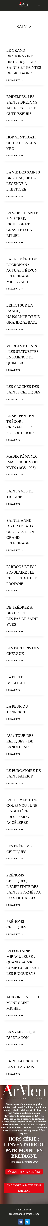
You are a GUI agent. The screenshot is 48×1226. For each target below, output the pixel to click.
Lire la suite (14, 80)
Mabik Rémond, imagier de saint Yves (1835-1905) (23, 462)
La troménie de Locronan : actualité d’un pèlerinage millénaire (21, 270)
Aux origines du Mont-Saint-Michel (22, 1002)
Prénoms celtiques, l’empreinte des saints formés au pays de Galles (23, 886)
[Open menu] (39, 5)
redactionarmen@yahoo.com (24, 1213)
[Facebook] (20, 1222)
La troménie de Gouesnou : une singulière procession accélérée (21, 811)
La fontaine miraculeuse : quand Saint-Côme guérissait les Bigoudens (23, 962)
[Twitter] (27, 1222)
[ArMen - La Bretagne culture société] (24, 4)
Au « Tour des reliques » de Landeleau (19, 741)
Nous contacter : (24, 1209)
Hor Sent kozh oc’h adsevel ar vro (22, 143)
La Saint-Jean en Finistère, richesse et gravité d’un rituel (22, 224)
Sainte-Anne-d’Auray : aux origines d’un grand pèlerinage (20, 531)
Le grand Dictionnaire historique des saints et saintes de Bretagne (23, 61)
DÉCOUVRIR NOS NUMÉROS (24, 1171)
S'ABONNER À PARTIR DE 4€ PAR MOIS (24, 1188)
